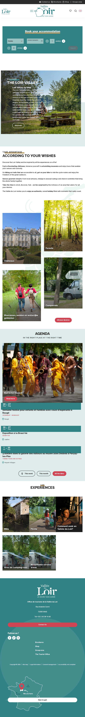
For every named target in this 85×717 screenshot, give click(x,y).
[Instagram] (18, 638)
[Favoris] (70, 10)
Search (73, 48)
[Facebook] (9, 638)
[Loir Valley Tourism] (46, 11)
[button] (75, 10)
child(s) (19, 48)
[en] (80, 11)
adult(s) (58, 41)
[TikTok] (14, 638)
